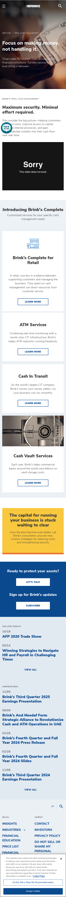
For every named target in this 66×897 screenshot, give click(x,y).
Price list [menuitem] (10, 846)
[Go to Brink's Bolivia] (33, 6)
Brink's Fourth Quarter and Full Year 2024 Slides (30, 759)
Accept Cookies (33, 891)
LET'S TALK (33, 582)
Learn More (36, 301)
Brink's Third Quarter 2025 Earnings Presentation (26, 699)
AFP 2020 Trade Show (21, 636)
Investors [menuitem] (43, 829)
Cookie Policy (39, 876)
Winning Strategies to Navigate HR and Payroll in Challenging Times (30, 655)
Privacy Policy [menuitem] (47, 835)
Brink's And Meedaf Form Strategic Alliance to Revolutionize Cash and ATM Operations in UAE (33, 720)
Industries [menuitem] (11, 829)
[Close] (61, 858)
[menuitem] (60, 6)
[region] (33, 875)
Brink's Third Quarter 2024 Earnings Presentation (26, 777)
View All (30, 669)
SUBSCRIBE (33, 605)
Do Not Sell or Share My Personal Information (33, 883)
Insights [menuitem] (9, 823)
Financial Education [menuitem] (11, 838)
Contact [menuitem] (42, 823)
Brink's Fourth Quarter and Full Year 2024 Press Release (30, 740)
